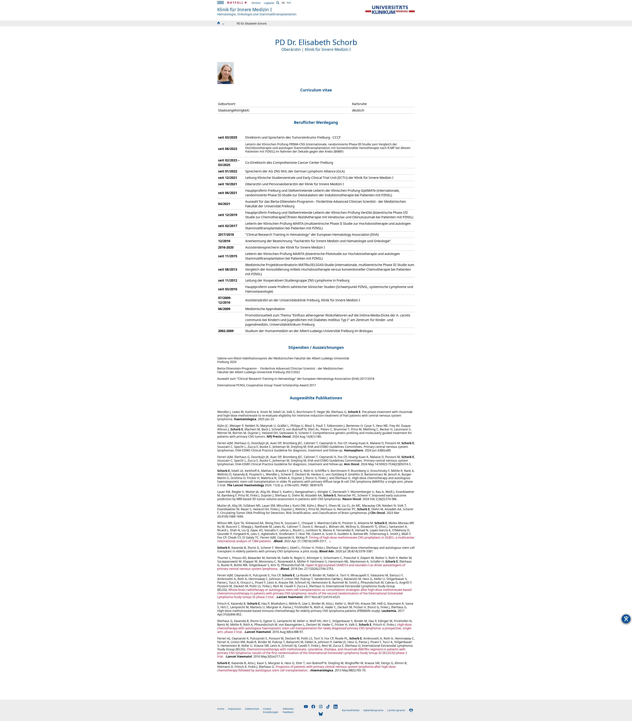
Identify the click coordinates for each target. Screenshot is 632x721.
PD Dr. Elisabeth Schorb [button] (252, 23)
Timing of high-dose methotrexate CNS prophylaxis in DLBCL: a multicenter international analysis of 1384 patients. (315, 539)
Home (221, 708)
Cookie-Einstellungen (270, 710)
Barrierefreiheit (352, 710)
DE (283, 2)
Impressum (235, 708)
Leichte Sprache (397, 710)
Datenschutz (253, 708)
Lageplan (269, 2)
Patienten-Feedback (288, 710)
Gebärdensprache (374, 710)
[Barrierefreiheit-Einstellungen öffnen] (626, 618)
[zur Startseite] (390, 10)
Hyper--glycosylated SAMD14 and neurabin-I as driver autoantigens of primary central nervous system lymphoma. (311, 567)
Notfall (235, 2)
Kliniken (256, 2)
